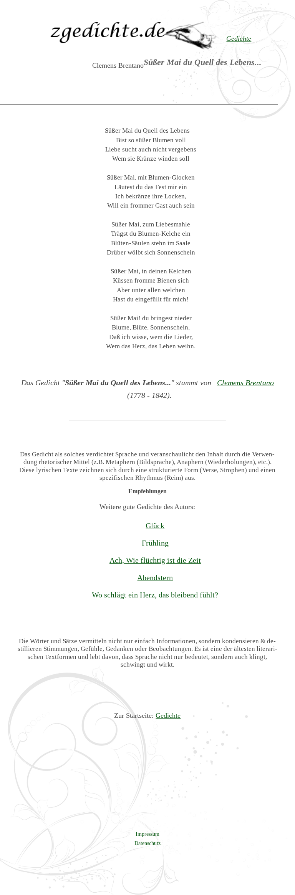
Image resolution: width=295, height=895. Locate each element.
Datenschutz (147, 843)
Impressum (147, 834)
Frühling (155, 543)
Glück (155, 525)
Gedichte (168, 715)
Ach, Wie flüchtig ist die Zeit (155, 560)
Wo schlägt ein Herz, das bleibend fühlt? (155, 595)
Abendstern (155, 577)
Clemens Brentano (245, 382)
